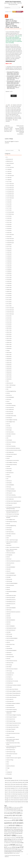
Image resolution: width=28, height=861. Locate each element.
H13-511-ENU (8, 222)
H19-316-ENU (8, 279)
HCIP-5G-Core (9, 480)
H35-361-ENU (8, 342)
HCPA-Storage (9, 664)
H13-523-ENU (8, 228)
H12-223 (16, 813)
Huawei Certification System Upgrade (13, 757)
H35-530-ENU (8, 358)
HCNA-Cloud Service (10, 563)
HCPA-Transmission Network (11, 668)
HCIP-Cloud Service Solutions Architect (13, 497)
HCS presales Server (10, 672)
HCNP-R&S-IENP (7, 849)
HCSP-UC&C (8, 755)
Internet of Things (9, 759)
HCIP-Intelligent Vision (10, 519)
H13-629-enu (13, 837)
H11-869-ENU (8, 179)
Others (7, 761)
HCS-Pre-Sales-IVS (9, 699)
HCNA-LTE (8, 571)
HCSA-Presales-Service (10, 719)
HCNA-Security (9, 579)
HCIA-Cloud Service (10, 407)
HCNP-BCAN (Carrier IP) (10, 599)
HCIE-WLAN (8, 476)
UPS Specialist (9, 774)
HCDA (7, 381)
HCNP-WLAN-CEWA (10, 656)
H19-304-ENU (8, 259)
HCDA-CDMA (8, 387)
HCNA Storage (16, 847)
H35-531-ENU (8, 360)
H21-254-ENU (8, 293)
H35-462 (8, 350)
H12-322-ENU (18, 106)
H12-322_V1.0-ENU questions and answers (14, 114)
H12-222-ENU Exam (10, 189)
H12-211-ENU (8, 807)
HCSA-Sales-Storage (10, 731)
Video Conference (16, 853)
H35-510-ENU (8, 352)
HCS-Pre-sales (9, 687)
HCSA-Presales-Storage (10, 721)
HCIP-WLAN (8, 535)
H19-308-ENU (8, 269)
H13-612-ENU (8, 236)
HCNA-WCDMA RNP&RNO (11, 591)
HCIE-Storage (8, 470)
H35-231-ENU (8, 332)
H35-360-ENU (8, 340)
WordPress (7, 856)
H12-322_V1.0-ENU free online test (13, 110)
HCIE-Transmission (10, 472)
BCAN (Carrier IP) (9, 159)
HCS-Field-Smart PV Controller (12, 681)
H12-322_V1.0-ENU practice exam (13, 111)
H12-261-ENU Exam (10, 195)
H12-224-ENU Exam (10, 193)
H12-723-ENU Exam (10, 214)
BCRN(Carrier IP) (9, 161)
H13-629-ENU (8, 244)
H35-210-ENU (8, 328)
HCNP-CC (8, 605)
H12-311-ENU (6, 825)
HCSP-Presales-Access (10, 737)
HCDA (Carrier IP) (9, 383)
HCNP (7, 593)
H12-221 (18, 809)
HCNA (7, 537)
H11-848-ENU (8, 173)
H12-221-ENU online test (12, 810)
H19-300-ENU (8, 250)
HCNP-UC (8, 642)
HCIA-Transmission (10, 432)
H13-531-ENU (8, 232)
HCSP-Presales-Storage (10, 751)
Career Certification (10, 163)
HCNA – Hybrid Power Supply (12, 539)
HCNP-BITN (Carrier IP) (10, 603)
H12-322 (12, 106)
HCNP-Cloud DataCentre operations (13, 611)
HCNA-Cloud (8, 559)
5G (6, 157)
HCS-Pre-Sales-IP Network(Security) (13, 695)
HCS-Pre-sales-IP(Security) (11, 697)
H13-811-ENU (8, 248)
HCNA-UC (8, 587)
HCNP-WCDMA (9, 648)
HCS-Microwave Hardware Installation (13, 685)
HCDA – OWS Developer (10, 385)
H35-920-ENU (8, 379)
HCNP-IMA (8, 622)
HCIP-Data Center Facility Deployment (13, 501)
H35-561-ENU (8, 366)
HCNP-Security (9, 634)
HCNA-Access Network (10, 552)
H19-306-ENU (8, 261)
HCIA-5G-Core (9, 395)
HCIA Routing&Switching (11, 391)
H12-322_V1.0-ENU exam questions (13, 109)
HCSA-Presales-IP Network (11, 717)
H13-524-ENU (8, 230)
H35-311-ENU (8, 338)
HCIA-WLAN (8, 436)
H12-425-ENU (8, 206)
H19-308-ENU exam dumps (14, 841)
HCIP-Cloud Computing (10, 495)
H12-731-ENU (8, 216)
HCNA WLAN (8, 545)
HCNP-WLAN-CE (9, 654)
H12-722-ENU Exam (10, 212)
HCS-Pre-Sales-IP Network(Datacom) (13, 693)
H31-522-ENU (8, 324)
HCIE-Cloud (8, 444)
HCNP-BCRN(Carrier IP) (10, 601)
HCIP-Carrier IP (9, 493)
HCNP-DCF (8, 613)
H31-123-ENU (8, 303)
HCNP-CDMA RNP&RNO (11, 607)
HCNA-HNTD (9, 847)
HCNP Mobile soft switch (11, 595)
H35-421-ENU (8, 346)
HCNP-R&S (8, 632)
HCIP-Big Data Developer (11, 490)
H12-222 (20, 810)
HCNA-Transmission (10, 585)
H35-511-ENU (8, 354)
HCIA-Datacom (9, 417)
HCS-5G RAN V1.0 (9, 674)
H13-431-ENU (8, 220)
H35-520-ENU (8, 356)
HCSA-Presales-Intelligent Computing (13, 715)
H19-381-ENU (8, 285)
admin (8, 105)
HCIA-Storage (9, 429)
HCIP (18, 105)
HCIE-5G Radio (9, 440)
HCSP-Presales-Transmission (11, 753)
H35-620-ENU (8, 368)
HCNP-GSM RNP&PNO (10, 620)
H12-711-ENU (8, 208)
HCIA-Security (9, 427)
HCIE (7, 438)
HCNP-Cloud (8, 609)
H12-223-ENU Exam (10, 191)
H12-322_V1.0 (8, 107)
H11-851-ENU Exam (10, 175)
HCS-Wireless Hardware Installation (13, 703)
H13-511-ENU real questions (10, 832)
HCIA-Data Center (9, 413)
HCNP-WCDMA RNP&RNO (11, 650)
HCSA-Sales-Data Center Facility (12, 727)
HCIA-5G (8, 393)
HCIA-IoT (8, 423)
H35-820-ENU (8, 372)
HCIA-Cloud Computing (10, 405)
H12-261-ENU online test (13, 818)
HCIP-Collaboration (10, 499)
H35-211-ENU (8, 330)
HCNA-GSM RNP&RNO (10, 567)
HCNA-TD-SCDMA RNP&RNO (11, 583)
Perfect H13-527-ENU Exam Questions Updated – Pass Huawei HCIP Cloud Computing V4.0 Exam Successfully (19, 130)
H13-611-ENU (10, 835)
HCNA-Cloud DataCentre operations (13, 561)
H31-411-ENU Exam (10, 313)
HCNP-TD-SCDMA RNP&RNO (11, 638)
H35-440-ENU (8, 348)
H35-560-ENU (8, 364)
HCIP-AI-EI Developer (10, 488)
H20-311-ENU (8, 287)
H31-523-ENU (8, 326)
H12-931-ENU (8, 218)
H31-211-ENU (8, 305)
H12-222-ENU (8, 813)
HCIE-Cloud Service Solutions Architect (13, 450)
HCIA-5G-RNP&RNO (10, 397)
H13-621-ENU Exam (10, 238)
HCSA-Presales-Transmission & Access (13, 723)
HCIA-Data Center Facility (11, 415)
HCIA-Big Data (9, 403)
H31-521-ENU (8, 322)
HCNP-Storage (9, 636)
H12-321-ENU (8, 200)
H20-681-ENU (8, 289)
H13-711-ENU (8, 246)
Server (7, 763)
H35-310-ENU (8, 334)
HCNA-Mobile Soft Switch (11, 575)
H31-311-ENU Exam (10, 307)
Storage (7, 768)
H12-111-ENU (8, 181)
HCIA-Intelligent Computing (11, 419)
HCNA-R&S (8, 577)
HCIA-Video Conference (10, 434)
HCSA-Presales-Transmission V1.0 (12, 725)
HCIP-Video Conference (10, 533)
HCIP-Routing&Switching (11, 525)
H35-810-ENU (8, 370)
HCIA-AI (7, 401)
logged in (13, 141)
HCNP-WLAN (8, 652)
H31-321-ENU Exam (10, 309)
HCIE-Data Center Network (11, 454)
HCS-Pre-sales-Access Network (12, 689)
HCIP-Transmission (10, 531)
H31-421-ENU (8, 315)
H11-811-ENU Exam (10, 167)
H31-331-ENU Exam (10, 311)
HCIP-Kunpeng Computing (11, 521)
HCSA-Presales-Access (10, 707)
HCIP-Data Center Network (11, 503)
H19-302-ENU (8, 254)
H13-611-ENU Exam (10, 234)
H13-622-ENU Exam (10, 240)
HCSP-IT (7, 735)
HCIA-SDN (8, 425)
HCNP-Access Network (10, 597)
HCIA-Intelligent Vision (10, 421)
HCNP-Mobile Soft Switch (11, 628)
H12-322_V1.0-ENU (16, 107)
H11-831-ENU (8, 171)
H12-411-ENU (8, 204)
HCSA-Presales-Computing (11, 709)
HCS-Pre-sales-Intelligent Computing (13, 691)
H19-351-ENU (8, 281)
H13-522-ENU (8, 224)
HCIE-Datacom (9, 456)
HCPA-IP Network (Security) (11, 660)
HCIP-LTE (8, 523)
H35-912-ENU (8, 377)
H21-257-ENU (8, 295)
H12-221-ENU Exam (10, 187)
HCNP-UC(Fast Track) (10, 644)
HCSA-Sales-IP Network (10, 729)
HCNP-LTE (8, 624)
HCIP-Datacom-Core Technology (12, 514)
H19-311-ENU (8, 275)
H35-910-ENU (8, 375)
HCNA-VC (8, 589)
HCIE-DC (8, 458)
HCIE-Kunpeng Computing (11, 464)
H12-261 (12, 815)
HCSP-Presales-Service (10, 749)
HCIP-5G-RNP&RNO (10, 484)
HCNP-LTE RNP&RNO (10, 626)
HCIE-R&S (8, 466)
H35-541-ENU (8, 362)
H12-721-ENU (8, 210)
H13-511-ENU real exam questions (15, 830)
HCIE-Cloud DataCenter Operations (13, 448)
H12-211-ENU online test (16, 807)
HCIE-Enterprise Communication (12, 460)
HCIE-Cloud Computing (10, 446)
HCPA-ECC (8, 658)
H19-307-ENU (8, 263)
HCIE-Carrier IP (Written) (11, 442)
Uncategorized (9, 772)
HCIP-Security (9, 527)
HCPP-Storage (9, 670)
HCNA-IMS (8, 569)
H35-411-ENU (8, 344)
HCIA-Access (8, 399)
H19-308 (19, 839)
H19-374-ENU (8, 283)
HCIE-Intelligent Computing (11, 462)
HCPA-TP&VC (8, 666)
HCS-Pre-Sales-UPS (10, 701)
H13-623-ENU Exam (10, 242)
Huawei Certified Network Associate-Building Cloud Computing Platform (13, 852)
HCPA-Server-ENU (9, 662)
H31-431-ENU (8, 318)
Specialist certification (10, 765)
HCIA (7, 389)
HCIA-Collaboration (10, 409)
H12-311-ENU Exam (10, 197)
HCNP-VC (8, 646)
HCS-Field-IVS (9, 677)
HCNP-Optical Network (10, 630)
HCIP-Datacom (9, 505)
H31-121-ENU (8, 297)
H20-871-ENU (8, 291)
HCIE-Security (9, 468)
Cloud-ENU (8, 165)
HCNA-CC (8, 556)
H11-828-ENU (8, 169)
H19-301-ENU (8, 252)
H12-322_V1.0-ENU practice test (12, 113)
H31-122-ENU (8, 299)
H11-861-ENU (8, 177)
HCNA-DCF (8, 565)
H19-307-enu (14, 839)
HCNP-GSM (8, 617)
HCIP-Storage (9, 529)
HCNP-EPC (8, 615)
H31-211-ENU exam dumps (14, 842)
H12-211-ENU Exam (10, 183)
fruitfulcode (13, 855)
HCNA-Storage (9, 581)
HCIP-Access (8, 486)
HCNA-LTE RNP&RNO (10, 573)
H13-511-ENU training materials (15, 833)
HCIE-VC (8, 474)
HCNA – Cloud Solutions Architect (12, 547)
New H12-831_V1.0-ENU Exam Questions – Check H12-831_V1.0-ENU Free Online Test (8, 128)
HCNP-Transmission (10, 640)
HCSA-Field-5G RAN (10, 705)
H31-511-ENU (8, 320)
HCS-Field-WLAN (9, 683)
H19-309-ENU (8, 273)
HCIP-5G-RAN (9, 482)
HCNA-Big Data (9, 554)
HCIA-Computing (9, 411)
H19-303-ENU (8, 256)
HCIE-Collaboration (10, 452)
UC (6, 770)
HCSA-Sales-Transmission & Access (13, 733)
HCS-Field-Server (9, 679)
